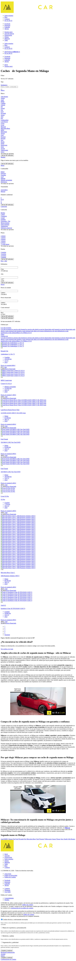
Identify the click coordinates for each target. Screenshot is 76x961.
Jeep (2, 117)
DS (2, 106)
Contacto (7, 19)
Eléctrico (3, 173)
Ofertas (6, 37)
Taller (6, 40)
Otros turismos (5, 224)
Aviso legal (7, 874)
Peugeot (3, 137)
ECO (2, 199)
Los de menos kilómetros (43, 331)
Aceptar (3, 954)
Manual (3, 191)
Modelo (3, 157)
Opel (2, 135)
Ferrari (3, 108)
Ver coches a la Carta (7, 649)
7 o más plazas (5, 244)
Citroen (10, 839)
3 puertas (3, 254)
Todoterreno (4, 226)
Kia (2, 118)
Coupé (3, 218)
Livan (2, 125)
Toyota (3, 148)
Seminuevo (4, 85)
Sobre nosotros (8, 15)
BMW (2, 101)
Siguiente (7, 635)
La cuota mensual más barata (11, 331)
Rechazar (3, 952)
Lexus (2, 123)
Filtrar (2, 334)
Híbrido (3, 178)
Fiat (2, 110)
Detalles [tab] (6, 900)
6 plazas (3, 242)
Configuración (10, 952)
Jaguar (3, 115)
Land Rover (4, 122)
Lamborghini (4, 120)
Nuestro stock (8, 32)
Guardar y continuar (6, 950)
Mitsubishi (4, 132)
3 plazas (3, 237)
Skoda (2, 142)
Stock (6, 854)
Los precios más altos (31, 329)
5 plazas (3, 241)
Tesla (2, 147)
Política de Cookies (10, 877)
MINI (2, 130)
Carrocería (4, 206)
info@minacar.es (12, 51)
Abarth (65, 839)
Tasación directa (9, 33)
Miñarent (7, 38)
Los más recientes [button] (6, 328)
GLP (2, 177)
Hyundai (3, 113)
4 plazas (3, 239)
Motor (2, 165)
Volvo (2, 152)
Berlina (3, 213)
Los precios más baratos (18, 329)
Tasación (7, 856)
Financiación (8, 35)
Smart (2, 143)
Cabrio (3, 214)
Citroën (3, 105)
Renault (3, 138)
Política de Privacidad (10, 875)
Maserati (3, 127)
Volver (3, 956)
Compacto (4, 216)
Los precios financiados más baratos (48, 329)
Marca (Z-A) (28, 333)
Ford (2, 111)
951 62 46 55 (8, 20)
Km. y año (4, 261)
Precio (2, 284)
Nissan (3, 133)
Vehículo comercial (6, 228)
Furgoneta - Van (5, 221)
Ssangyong (4, 145)
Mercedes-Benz (5, 128)
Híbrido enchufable (6, 180)
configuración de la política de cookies (22, 908)
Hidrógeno (4, 182)
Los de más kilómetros (56, 331)
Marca (2, 90)
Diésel (2, 172)
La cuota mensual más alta (28, 331)
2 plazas (3, 236)
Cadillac (3, 103)
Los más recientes (6, 329)
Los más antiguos (11, 333)
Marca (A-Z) (20, 333)
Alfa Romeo (4, 96)
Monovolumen (5, 223)
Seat (2, 140)
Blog (5, 17)
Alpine (3, 98)
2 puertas (3, 252)
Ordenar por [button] (4, 336)
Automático (4, 190)
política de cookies (27, 904)
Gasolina (3, 175)
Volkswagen (4, 150)
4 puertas (3, 255)
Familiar (3, 219)
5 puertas (3, 257)
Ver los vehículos (7, 155)
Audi (2, 100)
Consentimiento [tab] (9, 898)
